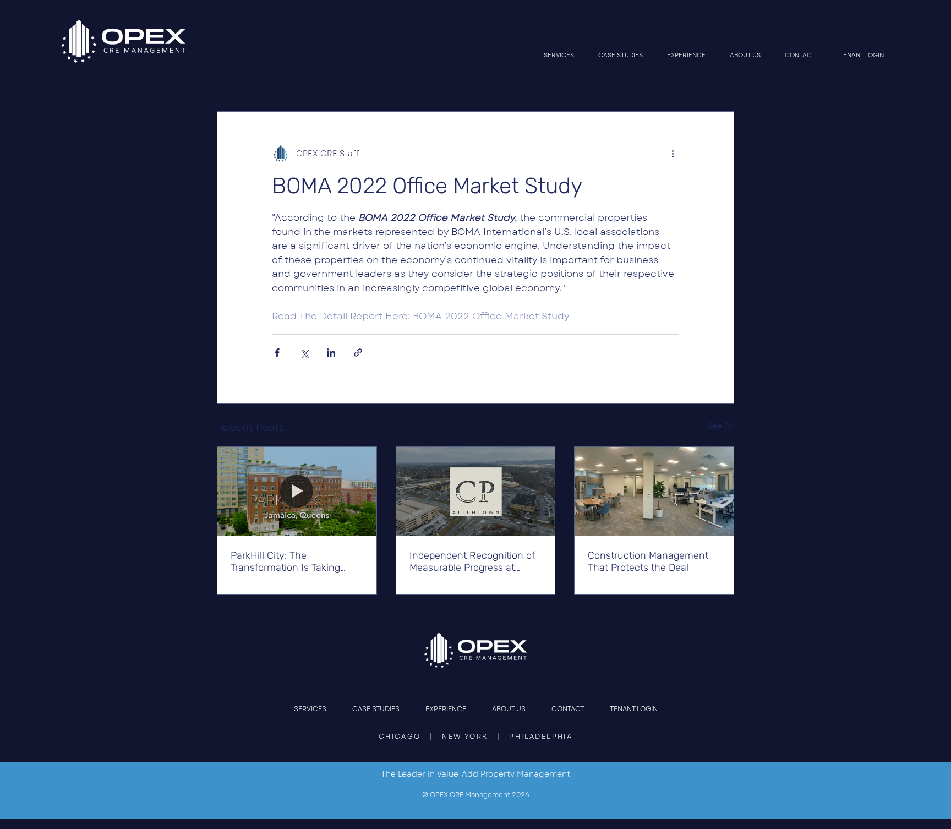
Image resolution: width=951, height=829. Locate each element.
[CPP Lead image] (475, 491)
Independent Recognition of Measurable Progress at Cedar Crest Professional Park (472, 561)
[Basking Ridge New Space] (654, 491)
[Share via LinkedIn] (331, 352)
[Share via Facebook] (277, 352)
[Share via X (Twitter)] (304, 352)
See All (720, 426)
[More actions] (672, 153)
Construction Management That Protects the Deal (648, 561)
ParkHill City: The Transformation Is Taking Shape (285, 561)
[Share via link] (358, 352)
